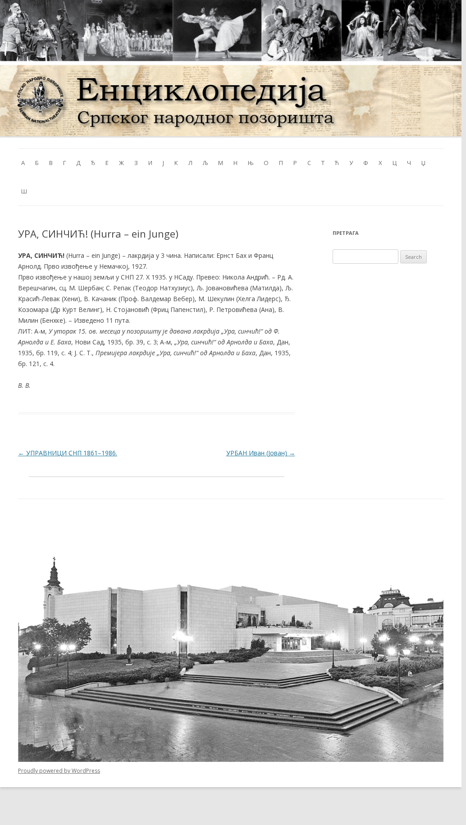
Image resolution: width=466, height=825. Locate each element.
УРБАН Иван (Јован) (260, 453)
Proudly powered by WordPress (59, 771)
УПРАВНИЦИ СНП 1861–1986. (67, 453)
